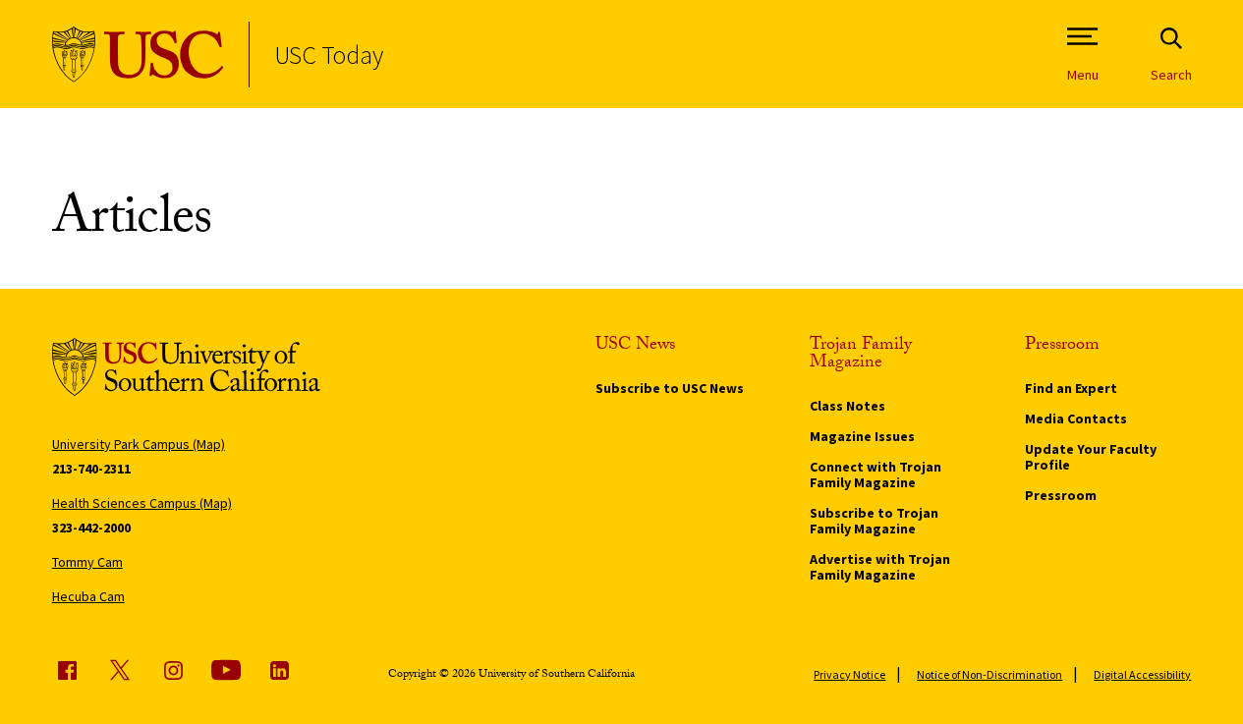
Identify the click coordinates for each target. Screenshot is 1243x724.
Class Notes (847, 406)
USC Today (328, 54)
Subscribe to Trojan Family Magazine (874, 520)
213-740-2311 (91, 468)
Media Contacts (1076, 418)
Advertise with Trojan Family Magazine (880, 567)
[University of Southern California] (138, 55)
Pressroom (1061, 495)
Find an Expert (1071, 388)
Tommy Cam (87, 562)
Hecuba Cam (88, 596)
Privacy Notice (849, 674)
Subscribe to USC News (669, 388)
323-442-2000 (91, 527)
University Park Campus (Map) (138, 444)
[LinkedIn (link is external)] (279, 670)
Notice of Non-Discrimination (989, 674)
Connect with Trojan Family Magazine (875, 474)
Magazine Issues (862, 436)
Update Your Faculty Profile (1091, 456)
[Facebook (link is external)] (67, 670)
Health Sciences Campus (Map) (142, 503)
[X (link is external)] (120, 670)
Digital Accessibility (1142, 674)
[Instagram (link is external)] (173, 670)
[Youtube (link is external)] (226, 670)
